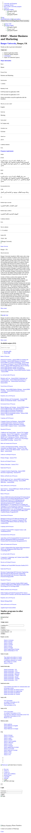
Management (16, 510)
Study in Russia (8, 646)
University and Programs (10, 3)
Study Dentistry (8, 727)
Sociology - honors (14, 440)
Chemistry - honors (7, 391)
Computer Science (7, 530)
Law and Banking (17, 509)
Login (2, 794)
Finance (4, 497)
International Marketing (16, 501)
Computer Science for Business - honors (13, 421)
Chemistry (5, 521)
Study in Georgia (8, 647)
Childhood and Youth (8, 565)
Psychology (5, 586)
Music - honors (6, 451)
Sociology (14, 586)
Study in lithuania (8, 742)
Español (15, 14)
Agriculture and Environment (10, 538)
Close (2, 831)
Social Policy (6, 558)
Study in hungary (8, 745)
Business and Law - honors (10, 378)
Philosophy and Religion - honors (11, 438)
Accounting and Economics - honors (14, 360)
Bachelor (7, 351)
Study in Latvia (8, 744)
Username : (4, 791)
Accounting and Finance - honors (11, 364)
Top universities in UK (10, 705)
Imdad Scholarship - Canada (11, 675)
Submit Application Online (11, 53)
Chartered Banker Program (9, 512)
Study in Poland (8, 643)
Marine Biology (6, 601)
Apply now (3, 50)
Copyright (6, 776)
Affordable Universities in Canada (13, 658)
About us (6, 8)
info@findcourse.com (6, 19)
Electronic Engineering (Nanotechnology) (13, 575)
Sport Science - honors (8, 489)
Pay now (6, 769)
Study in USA (7, 753)
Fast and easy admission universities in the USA (16, 714)
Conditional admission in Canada (12, 660)
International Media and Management (15, 548)
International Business (8, 503)
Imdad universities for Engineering (13, 691)
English (11, 9)
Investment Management (16, 498)
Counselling (5, 550)
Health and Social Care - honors (11, 479)
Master (7, 353)
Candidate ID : (4, 625)
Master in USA (8, 717)
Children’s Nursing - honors (17, 480)
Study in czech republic (10, 741)
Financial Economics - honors (10, 359)
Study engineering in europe (11, 747)
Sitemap (6, 778)
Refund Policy (7, 775)
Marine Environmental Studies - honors (12, 400)
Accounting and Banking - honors (18, 362)
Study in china (7, 751)
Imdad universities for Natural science (14, 689)
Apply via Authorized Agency (12, 57)
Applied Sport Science (8, 607)
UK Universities (8, 700)
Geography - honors (8, 435)
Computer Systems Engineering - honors (13, 471)
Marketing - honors (14, 370)
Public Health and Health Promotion (12, 593)
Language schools (8, 5)
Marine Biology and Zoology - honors (12, 407)
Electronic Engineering (8, 572)
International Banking (15, 497)
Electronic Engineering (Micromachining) (13, 574)
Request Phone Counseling (7, 20)
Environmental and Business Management (15, 538)
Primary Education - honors (9, 464)
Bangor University (8, 43)
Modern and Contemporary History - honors (14, 437)
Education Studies (21, 565)
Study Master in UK (9, 703)
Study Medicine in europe (10, 750)
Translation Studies (17, 583)
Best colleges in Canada (10, 661)
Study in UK (7, 754)
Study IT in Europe (9, 748)
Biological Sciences (8, 518)
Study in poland (8, 739)
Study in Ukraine (8, 644)
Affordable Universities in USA (12, 716)
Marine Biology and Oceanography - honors (14, 399)
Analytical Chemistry (19, 520)
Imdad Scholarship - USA (11, 671)
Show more (4, 308)
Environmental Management (18, 541)
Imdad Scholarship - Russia (11, 677)
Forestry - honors (7, 414)
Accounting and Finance (17, 506)
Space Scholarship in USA (11, 650)
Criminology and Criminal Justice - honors (14, 379)
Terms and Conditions (9, 773)
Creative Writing (7, 547)
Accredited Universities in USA (12, 713)
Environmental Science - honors (18, 413)
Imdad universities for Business (12, 692)
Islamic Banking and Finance (15, 499)
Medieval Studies (23, 584)
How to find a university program (12, 6)
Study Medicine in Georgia (11, 728)
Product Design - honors (9, 458)
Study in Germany (9, 640)
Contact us (7, 772)
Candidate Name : (5, 630)
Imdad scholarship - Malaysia (11, 674)
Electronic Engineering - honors (11, 472)
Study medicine (8, 724)
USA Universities (8, 711)
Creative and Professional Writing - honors (13, 446)
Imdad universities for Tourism (12, 694)
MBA (24, 510)
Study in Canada (8, 663)
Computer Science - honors (16, 426)
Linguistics (5, 583)
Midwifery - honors (7, 482)
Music (20, 549)
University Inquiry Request (11, 54)
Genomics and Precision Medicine (19, 594)
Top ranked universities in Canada (13, 657)
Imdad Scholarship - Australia (11, 678)
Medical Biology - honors (21, 389)
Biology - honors (7, 389)
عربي (13, 13)
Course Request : (5, 631)
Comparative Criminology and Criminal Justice (15, 557)
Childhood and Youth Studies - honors (12, 432)
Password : (3, 792)
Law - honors (13, 381)
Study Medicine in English (11, 725)
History (13, 584)
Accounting (14, 504)
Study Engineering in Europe (11, 649)
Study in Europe (8, 641)
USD (10, 24)
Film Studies (18, 547)
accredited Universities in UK (11, 702)
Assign (3, 633)
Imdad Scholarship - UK (10, 669)
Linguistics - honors (21, 434)
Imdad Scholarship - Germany (12, 672)
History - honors (21, 435)
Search (3, 627)
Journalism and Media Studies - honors (13, 448)
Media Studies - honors (20, 449)
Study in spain (7, 738)
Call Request (7, 56)
